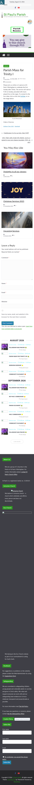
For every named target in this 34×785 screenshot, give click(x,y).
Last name (5, 738)
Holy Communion (15, 414)
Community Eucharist (16, 374)
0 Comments (8, 81)
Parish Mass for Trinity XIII (18, 356)
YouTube (22, 96)
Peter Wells (14, 78)
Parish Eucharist (15, 405)
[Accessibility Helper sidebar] (2, 2)
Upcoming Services (11, 231)
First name (5, 729)
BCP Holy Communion (16, 396)
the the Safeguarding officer (15, 714)
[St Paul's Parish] (4, 55)
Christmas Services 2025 (13, 201)
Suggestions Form (10, 676)
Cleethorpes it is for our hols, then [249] (16, 133)
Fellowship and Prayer (17, 347)
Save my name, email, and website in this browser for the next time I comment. (15, 316)
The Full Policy (23, 706)
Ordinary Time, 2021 (8, 126)
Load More (17, 441)
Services (6, 66)
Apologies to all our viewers (14, 172)
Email (4, 292)
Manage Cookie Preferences (22, 719)
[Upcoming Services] (17, 213)
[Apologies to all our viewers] (17, 153)
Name (4, 283)
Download (17, 126)
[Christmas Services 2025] (17, 183)
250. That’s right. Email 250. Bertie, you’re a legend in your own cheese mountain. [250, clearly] (16, 140)
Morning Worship (15, 365)
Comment (5, 257)
